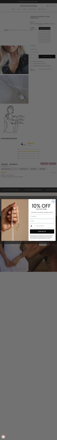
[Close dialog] (53, 201)
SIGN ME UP (42, 231)
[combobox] (33, 226)
